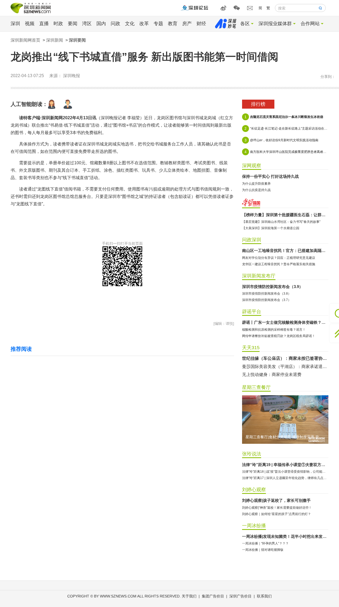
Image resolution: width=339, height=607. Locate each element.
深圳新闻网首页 (25, 40)
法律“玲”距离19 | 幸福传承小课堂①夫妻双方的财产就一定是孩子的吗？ (285, 464)
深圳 (15, 23)
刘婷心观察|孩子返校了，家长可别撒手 (276, 500)
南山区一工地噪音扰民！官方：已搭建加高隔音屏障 (285, 250)
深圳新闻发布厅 (258, 275)
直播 (44, 23)
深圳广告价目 (240, 596)
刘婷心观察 (254, 489)
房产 (187, 23)
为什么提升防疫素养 (256, 183)
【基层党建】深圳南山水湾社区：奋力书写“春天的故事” (281, 222)
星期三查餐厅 (256, 387)
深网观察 (251, 165)
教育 (172, 23)
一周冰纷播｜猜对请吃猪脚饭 (262, 550)
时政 (58, 23)
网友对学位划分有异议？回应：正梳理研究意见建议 (278, 258)
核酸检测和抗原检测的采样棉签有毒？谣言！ (274, 329)
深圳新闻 (54, 40)
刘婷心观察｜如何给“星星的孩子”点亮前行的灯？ (276, 514)
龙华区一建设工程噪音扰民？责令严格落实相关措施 (278, 264)
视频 (29, 23)
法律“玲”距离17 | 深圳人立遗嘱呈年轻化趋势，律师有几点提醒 (285, 478)
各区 (245, 23)
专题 (158, 23)
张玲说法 (251, 454)
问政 (115, 23)
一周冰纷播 (254, 525)
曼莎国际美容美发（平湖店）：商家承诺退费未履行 (285, 366)
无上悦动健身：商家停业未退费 (271, 374)
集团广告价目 (213, 596)
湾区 (87, 23)
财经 (201, 23)
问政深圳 (251, 239)
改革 (144, 23)
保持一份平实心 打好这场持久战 (270, 176)
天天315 (251, 347)
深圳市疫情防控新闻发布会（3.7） (266, 300)
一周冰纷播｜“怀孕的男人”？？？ (265, 543)
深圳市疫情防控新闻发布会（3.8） (266, 293)
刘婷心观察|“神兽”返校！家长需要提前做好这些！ (277, 507)
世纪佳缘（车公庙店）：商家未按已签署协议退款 (285, 358)
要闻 (72, 23)
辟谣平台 (251, 311)
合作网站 (310, 23)
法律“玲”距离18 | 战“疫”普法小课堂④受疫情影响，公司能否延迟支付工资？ (285, 471)
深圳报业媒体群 (275, 23)
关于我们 (189, 596)
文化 (130, 23)
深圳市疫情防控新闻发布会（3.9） (272, 286)
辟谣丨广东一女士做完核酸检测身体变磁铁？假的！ (285, 322)
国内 (101, 23)
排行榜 (258, 104)
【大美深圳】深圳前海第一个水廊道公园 (270, 228)
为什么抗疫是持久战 (256, 190)
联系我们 (264, 596)
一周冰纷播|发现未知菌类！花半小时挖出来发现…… (285, 536)
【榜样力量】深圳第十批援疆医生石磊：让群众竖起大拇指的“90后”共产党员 (285, 214)
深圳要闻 (77, 40)
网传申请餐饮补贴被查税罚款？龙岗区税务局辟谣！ (278, 336)
